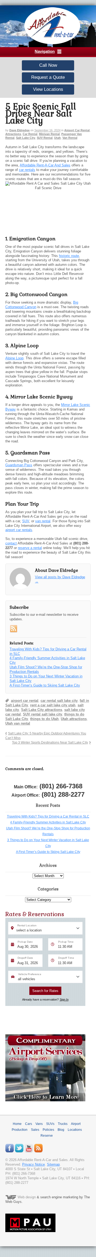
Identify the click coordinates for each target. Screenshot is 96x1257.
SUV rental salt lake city (42, 714)
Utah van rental (17, 723)
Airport (76, 1124)
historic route (69, 256)
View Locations (48, 89)
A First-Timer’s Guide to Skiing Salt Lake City (48, 852)
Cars (28, 1124)
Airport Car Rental (77, 130)
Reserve (47, 1135)
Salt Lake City (25, 137)
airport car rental (24, 701)
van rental (42, 521)
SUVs (50, 1124)
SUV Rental (45, 137)
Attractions (13, 134)
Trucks (62, 1124)
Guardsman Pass (18, 465)
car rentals (27, 170)
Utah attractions (74, 719)
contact (11, 543)
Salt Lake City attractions (41, 710)
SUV (25, 521)
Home (17, 1124)
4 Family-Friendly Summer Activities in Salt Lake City (48, 822)
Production (19, 1130)
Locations (75, 1130)
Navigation (45, 51)
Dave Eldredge (19, 130)
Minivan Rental (49, 134)
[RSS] (14, 629)
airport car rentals (18, 530)
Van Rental (69, 137)
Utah (57, 137)
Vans (39, 1124)
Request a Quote (48, 77)
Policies (48, 1130)
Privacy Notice (33, 1164)
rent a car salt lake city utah (52, 705)
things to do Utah (44, 719)
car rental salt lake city (59, 701)
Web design (27, 1197)
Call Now (48, 65)
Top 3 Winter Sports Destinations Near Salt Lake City (50, 742)
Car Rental (30, 134)
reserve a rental (30, 548)
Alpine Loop (14, 358)
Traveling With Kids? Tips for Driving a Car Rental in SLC (48, 816)
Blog (61, 1130)
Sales (35, 1130)
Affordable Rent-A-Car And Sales (45, 165)
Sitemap (53, 1164)
